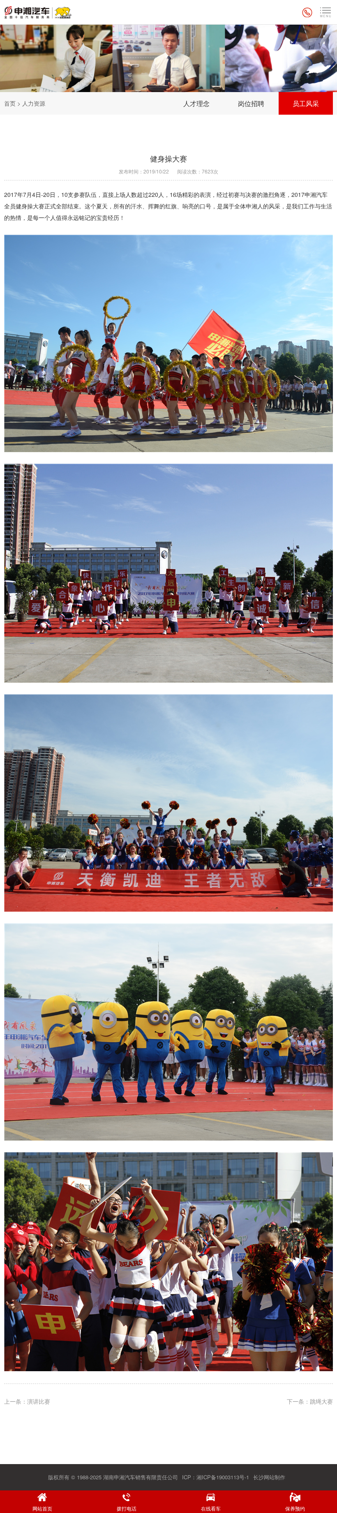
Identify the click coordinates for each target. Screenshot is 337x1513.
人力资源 (33, 103)
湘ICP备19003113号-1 (222, 1477)
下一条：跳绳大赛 (310, 1401)
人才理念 (196, 103)
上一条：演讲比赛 (27, 1401)
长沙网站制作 (269, 1477)
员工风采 (306, 103)
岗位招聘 (251, 103)
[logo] (38, 12)
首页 (10, 103)
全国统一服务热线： (308, 12)
